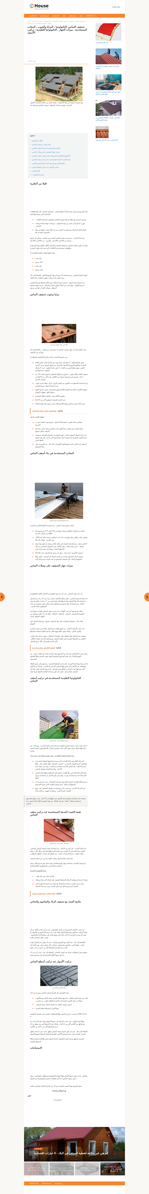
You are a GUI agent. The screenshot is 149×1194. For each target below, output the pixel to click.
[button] (71, 1159)
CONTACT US (90, 15)
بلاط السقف (55, 15)
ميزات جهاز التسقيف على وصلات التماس (46, 152)
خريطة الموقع (59, 1183)
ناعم (64, 15)
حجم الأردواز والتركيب (102, 42)
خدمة (81, 15)
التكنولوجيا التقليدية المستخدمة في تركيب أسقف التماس (51, 156)
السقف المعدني (44, 15)
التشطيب (58, 1100)
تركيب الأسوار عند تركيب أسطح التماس (45, 167)
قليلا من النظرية (37, 141)
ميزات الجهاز (72, 15)
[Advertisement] (58, 48)
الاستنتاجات (36, 171)
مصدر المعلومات (38, 175)
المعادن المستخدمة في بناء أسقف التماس (46, 148)
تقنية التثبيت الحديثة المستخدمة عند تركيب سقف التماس (51, 159)
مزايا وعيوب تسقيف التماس (41, 144)
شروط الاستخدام (46, 1183)
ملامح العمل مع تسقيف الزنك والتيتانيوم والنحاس (48, 163)
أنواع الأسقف (33, 15)
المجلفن (30, 61)
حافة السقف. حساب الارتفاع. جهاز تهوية (107, 140)
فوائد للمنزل (116, 7)
